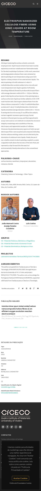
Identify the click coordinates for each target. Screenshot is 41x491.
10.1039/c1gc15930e (8, 387)
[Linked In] (3, 427)
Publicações (28, 36)
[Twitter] (12, 427)
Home (10, 36)
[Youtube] (20, 427)
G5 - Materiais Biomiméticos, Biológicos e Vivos (17, 246)
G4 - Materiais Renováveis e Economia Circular (16, 243)
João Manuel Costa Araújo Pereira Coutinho (10, 226)
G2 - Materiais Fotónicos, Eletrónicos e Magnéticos (18, 241)
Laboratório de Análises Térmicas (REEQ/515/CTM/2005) (20, 256)
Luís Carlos (31, 223)
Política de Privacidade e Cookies (20, 483)
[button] (14, 327)
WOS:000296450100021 (9, 393)
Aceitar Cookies (20, 478)
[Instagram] (16, 427)
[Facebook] (7, 427)
